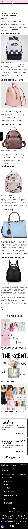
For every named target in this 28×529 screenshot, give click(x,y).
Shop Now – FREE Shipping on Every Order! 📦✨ (14, 1)
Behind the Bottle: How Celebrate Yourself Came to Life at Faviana (14, 380)
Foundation (9, 495)
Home (2, 9)
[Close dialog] (27, 2)
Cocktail (20, 516)
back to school (17, 21)
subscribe (22, 303)
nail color (17, 115)
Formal (12, 515)
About (7, 488)
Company (8, 492)
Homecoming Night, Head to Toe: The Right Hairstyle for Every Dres (13, 412)
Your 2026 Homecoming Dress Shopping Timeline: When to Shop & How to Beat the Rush (13, 349)
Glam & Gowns (7, 9)
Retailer (8, 503)
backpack (15, 29)
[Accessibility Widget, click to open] (2, 526)
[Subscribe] (26, 469)
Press (7, 499)
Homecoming (21, 515)
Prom (4, 515)
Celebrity (8, 516)
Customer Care (9, 483)
